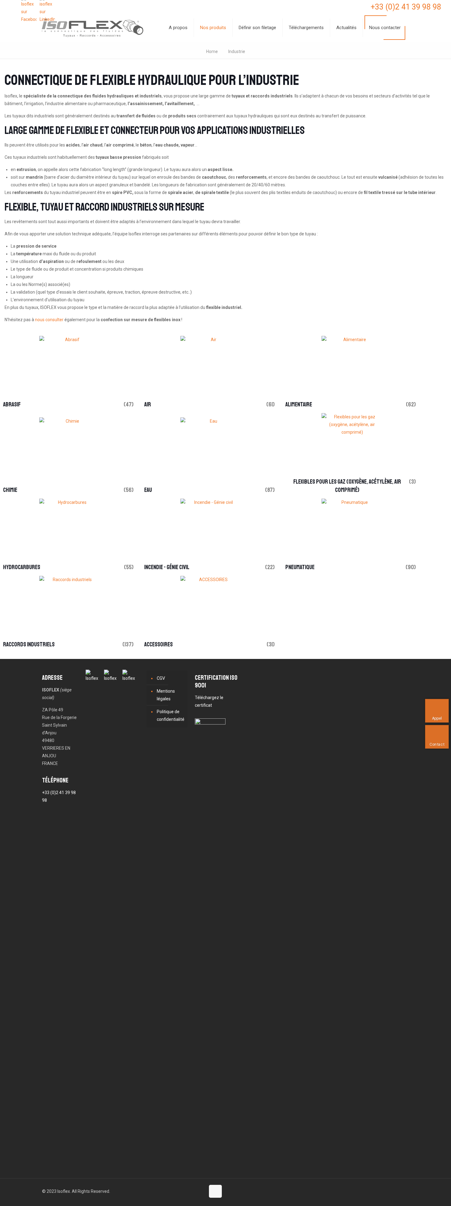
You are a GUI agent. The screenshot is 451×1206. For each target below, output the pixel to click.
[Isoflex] (92, 27)
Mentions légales (166, 695)
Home (212, 51)
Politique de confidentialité (170, 715)
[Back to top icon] (215, 1191)
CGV (161, 678)
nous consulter (49, 319)
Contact (437, 744)
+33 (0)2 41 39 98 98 (406, 6)
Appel (437, 718)
